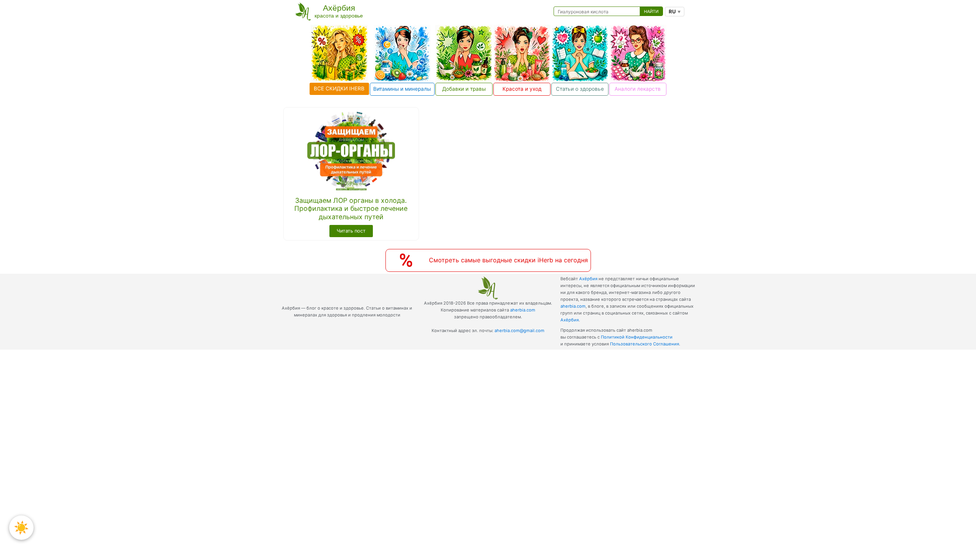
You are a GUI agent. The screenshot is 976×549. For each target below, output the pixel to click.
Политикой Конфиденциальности (637, 337)
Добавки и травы (464, 89)
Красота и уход (521, 89)
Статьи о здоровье (580, 89)
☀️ (21, 527)
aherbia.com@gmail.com (519, 330)
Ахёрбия (588, 278)
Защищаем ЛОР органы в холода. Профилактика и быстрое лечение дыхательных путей (351, 208)
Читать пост (351, 231)
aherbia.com (522, 310)
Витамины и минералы (402, 89)
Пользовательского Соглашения (644, 344)
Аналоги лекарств (638, 89)
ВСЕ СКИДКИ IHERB (339, 88)
